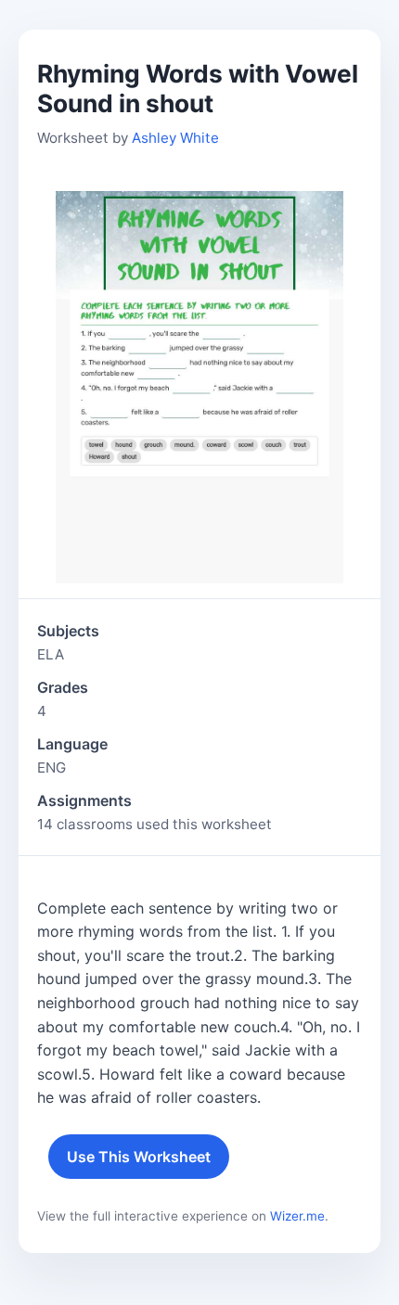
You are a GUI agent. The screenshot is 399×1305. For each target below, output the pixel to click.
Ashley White (175, 138)
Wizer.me (297, 1216)
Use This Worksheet (139, 1156)
